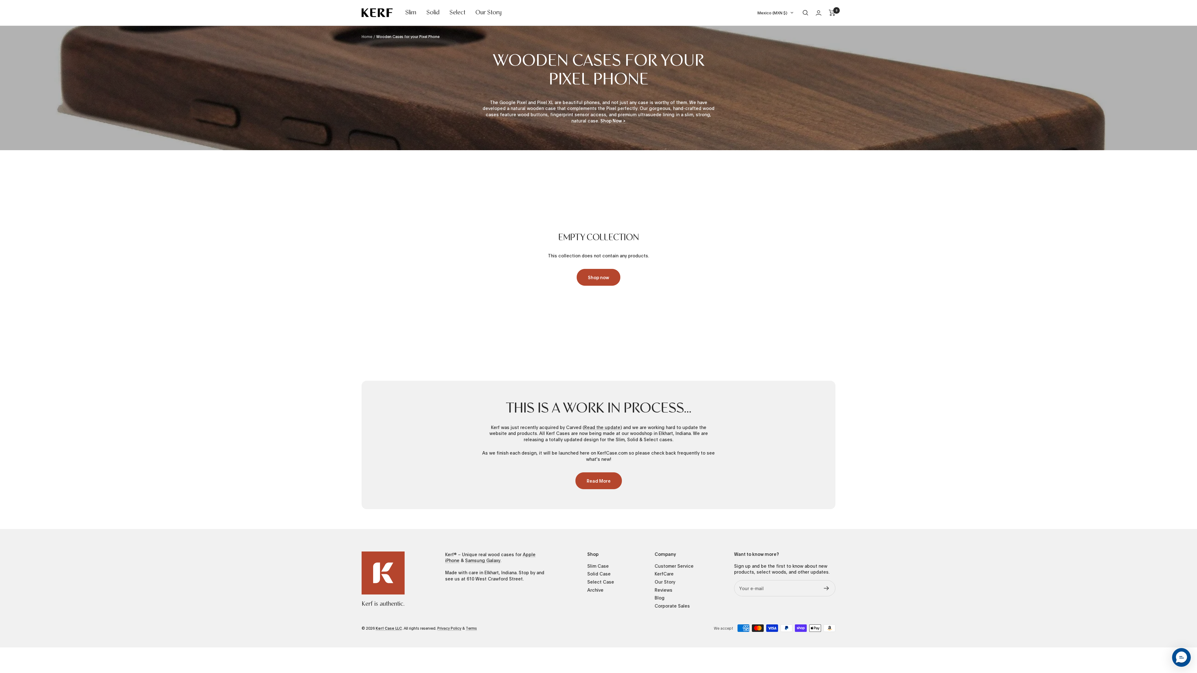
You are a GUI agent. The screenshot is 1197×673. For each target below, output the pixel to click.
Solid (433, 13)
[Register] (826, 588)
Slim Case (598, 566)
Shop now (598, 277)
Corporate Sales (672, 606)
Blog (660, 598)
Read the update (602, 427)
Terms (471, 628)
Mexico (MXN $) (772, 13)
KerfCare (664, 574)
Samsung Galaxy (482, 560)
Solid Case (599, 574)
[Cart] (832, 13)
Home (367, 36)
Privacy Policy (449, 628)
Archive (595, 590)
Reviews (663, 590)
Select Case (600, 582)
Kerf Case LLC (389, 628)
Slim (410, 13)
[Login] (818, 13)
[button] (1181, 657)
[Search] (805, 13)
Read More (599, 481)
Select (457, 13)
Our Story (488, 13)
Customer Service (674, 566)
